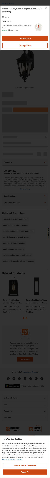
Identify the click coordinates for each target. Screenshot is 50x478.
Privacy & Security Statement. (12, 459)
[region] (25, 456)
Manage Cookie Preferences (25, 465)
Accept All (25, 472)
